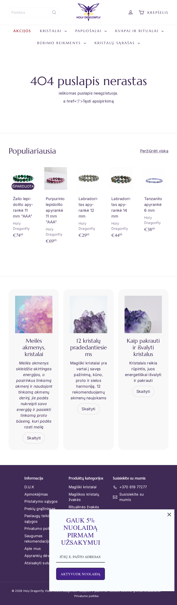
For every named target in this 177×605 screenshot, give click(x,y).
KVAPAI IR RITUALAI (137, 31)
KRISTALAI (51, 31)
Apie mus (32, 548)
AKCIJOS (22, 31)
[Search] (54, 12)
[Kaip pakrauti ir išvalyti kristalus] (143, 314)
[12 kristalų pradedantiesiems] (88, 314)
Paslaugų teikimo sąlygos (39, 519)
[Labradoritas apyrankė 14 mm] (121, 203)
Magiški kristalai (83, 487)
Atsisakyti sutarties (41, 563)
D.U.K (29, 487)
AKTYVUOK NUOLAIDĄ (80, 574)
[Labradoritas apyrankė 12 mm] (88, 203)
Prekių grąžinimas (40, 509)
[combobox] (34, 12)
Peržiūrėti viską (154, 151)
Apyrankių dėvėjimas (42, 556)
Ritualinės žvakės (84, 507)
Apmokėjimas (36, 494)
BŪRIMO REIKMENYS (59, 43)
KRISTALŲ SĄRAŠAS (116, 43)
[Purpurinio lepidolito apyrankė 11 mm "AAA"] (55, 206)
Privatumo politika (40, 528)
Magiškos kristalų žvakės (84, 497)
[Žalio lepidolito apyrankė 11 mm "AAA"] (23, 203)
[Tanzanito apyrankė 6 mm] (154, 200)
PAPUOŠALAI (89, 31)
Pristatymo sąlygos (41, 501)
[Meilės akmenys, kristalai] (33, 314)
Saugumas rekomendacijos (38, 539)
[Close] (169, 514)
